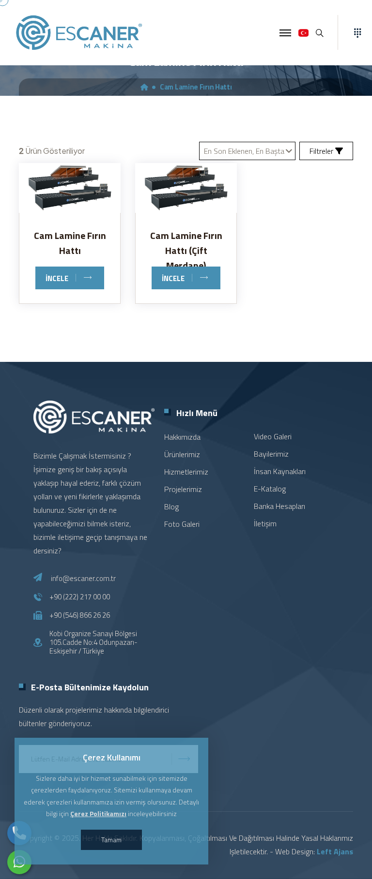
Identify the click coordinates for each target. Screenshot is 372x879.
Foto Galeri (182, 524)
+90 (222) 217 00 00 (79, 597)
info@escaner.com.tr (83, 578)
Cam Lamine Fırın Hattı (70, 243)
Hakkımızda (182, 437)
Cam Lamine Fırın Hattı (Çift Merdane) (186, 250)
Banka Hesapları (279, 506)
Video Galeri (273, 436)
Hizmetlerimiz (186, 471)
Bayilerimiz (271, 454)
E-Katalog (270, 488)
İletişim (265, 523)
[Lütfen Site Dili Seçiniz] (303, 33)
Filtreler (322, 151)
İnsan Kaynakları (280, 471)
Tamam (111, 839)
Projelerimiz (183, 489)
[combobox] (247, 151)
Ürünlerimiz (182, 454)
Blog (171, 506)
